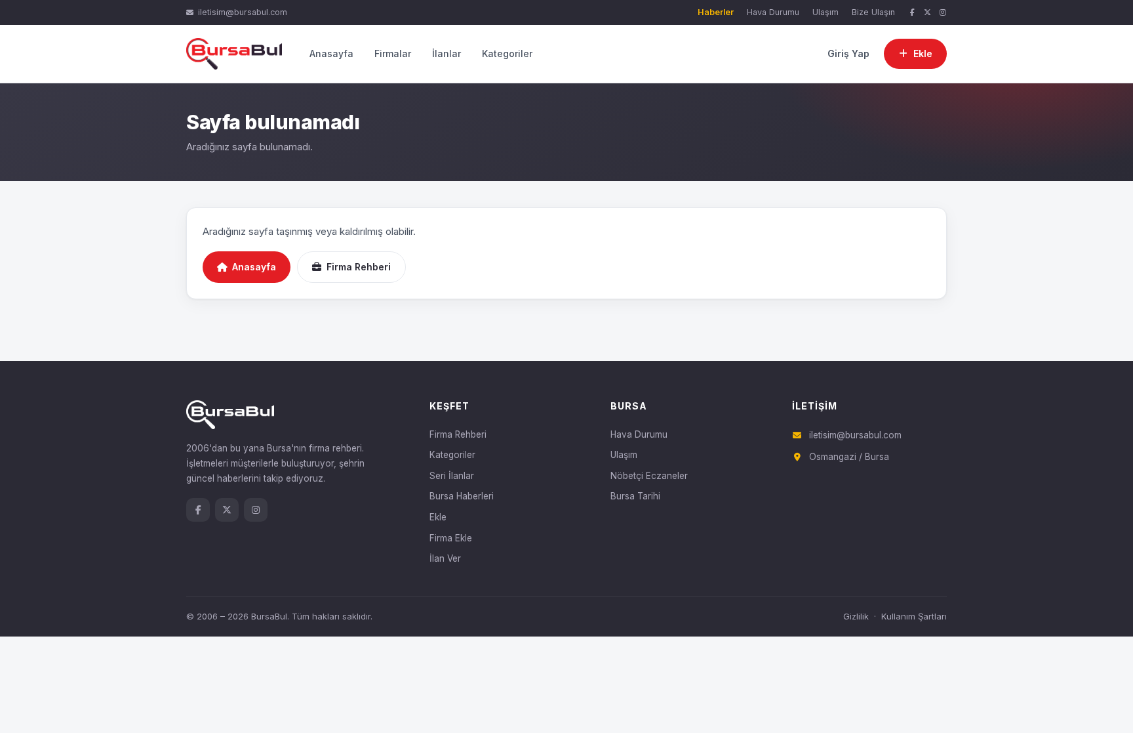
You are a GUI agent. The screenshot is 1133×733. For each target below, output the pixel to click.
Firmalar (392, 53)
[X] (928, 12)
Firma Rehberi (359, 266)
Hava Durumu (773, 12)
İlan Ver (445, 558)
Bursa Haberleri (461, 496)
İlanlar (446, 53)
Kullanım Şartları (914, 616)
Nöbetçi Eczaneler (649, 476)
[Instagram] (943, 12)
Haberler (716, 12)
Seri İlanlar (451, 476)
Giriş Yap (848, 53)
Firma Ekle (450, 538)
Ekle (438, 517)
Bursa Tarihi (635, 496)
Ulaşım (825, 12)
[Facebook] (912, 12)
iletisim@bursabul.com (242, 12)
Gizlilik (856, 616)
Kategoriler (507, 53)
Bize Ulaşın (873, 12)
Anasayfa (331, 53)
